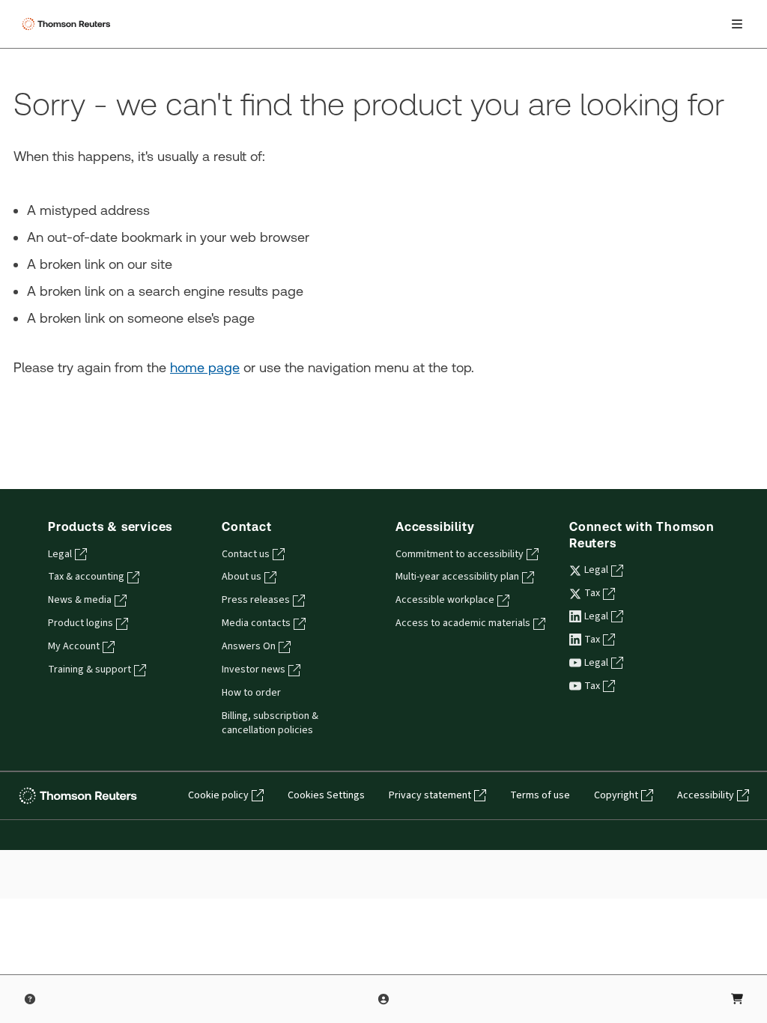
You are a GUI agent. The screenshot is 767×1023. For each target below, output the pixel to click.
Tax (592, 593)
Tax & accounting (86, 576)
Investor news (253, 669)
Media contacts (256, 623)
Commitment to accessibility (459, 554)
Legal (60, 554)
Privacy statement (430, 795)
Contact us (246, 554)
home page (205, 367)
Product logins (80, 623)
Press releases (256, 600)
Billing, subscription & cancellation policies (270, 723)
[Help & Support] (30, 999)
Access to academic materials (462, 623)
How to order (251, 692)
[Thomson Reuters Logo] (68, 24)
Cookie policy (218, 795)
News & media (80, 600)
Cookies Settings (326, 795)
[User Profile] (383, 999)
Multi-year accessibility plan (457, 576)
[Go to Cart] (737, 999)
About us (241, 576)
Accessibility (705, 795)
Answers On (249, 646)
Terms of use (540, 795)
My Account (74, 646)
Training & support (89, 669)
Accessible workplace (444, 600)
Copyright (616, 795)
